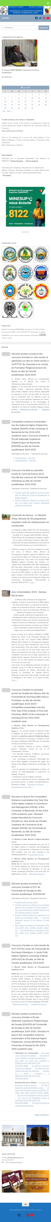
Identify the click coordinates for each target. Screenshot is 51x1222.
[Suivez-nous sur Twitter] (40, 18)
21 (12, 105)
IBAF (25, 332)
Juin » (9, 111)
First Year (31, 458)
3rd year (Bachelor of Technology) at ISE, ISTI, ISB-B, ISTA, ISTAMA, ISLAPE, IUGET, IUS (32, 932)
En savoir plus (7, 77)
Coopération (28, 329)
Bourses (4, 329)
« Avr (4, 111)
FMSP (22, 332)
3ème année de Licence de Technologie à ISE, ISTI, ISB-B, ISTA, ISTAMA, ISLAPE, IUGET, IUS (32, 927)
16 (25, 101)
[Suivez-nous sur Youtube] (47, 18)
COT (33, 329)
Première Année (20, 458)
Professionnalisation (24, 335)
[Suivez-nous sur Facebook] (36, 18)
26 (46, 105)
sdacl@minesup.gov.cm (15, 1157)
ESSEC (13, 332)
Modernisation (34, 332)
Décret (37, 329)
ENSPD (42, 329)
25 (39, 105)
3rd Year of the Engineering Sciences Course (33, 1095)
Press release (14, 335)
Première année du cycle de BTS (26, 902)
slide (42, 335)
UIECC (10, 338)
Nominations (6, 335)
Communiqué (11, 329)
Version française (16, 161)
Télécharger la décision (29, 409)
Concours (20, 329)
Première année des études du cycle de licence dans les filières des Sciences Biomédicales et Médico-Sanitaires (32, 495)
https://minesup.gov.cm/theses (12, 131)
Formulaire (7, 175)
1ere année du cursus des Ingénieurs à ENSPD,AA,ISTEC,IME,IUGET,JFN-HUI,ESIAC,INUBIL (32, 1063)
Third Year (32, 460)
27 (5, 108)
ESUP (18, 332)
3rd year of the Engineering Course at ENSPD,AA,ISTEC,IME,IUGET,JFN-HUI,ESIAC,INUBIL (32, 1100)
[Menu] (48, 3)
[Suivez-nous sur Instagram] (44, 18)
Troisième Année (21, 460)
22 (19, 105)
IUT (29, 332)
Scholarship (35, 335)
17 (32, 101)
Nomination (42, 332)
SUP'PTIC (5, 338)
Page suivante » (42, 1115)
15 (19, 101)
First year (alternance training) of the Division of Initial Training (32, 920)
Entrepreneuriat (6, 332)
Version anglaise (32, 161)
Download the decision (19, 787)
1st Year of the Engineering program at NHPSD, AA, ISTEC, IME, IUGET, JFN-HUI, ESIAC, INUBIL (32, 1090)
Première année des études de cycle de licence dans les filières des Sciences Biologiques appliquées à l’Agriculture (32, 502)
